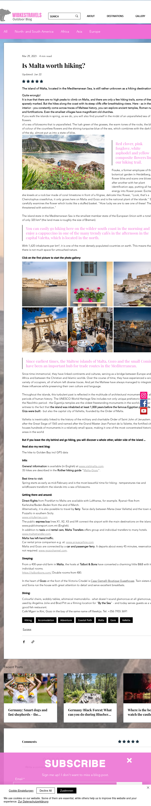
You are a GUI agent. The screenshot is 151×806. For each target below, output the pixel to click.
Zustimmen (66, 790)
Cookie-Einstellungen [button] (21, 790)
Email (19, 778)
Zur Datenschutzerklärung (33, 801)
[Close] (148, 788)
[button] (129, 760)
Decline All (46, 790)
